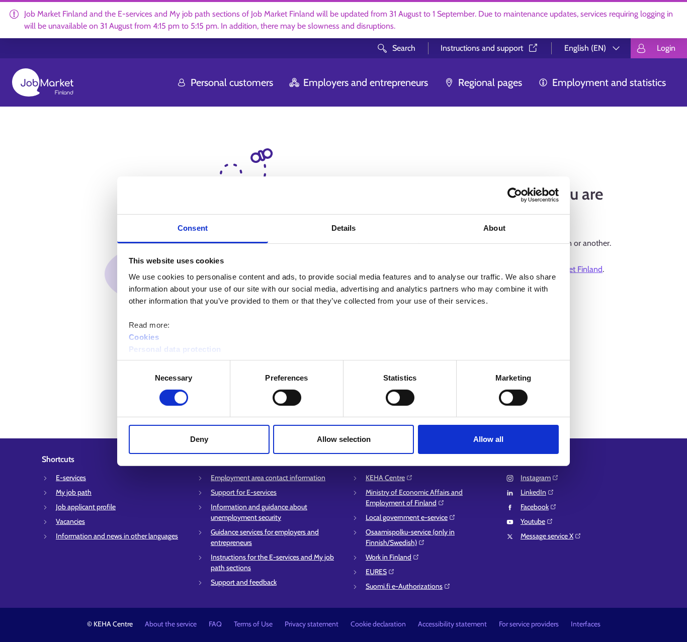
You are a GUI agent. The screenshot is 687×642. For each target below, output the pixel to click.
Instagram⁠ (536, 477)
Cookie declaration (378, 623)
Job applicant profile (86, 506)
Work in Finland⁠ (388, 557)
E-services (71, 477)
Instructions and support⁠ (482, 48)
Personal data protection (175, 348)
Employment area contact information (268, 477)
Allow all (488, 439)
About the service (171, 623)
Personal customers (232, 82)
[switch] (287, 398)
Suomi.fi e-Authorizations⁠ (404, 586)
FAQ (215, 623)
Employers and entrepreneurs (365, 82)
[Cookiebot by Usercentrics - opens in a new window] (515, 195)
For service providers (529, 623)
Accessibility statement (452, 623)
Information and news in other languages (117, 535)
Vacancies (70, 521)
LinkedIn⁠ (533, 492)
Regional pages (490, 82)
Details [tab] (343, 227)
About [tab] (494, 227)
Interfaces (585, 623)
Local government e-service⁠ (407, 517)
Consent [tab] (193, 227)
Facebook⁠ (535, 506)
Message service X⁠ (547, 535)
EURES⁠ (376, 571)
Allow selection (344, 439)
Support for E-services (244, 492)
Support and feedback (244, 582)
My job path (74, 492)
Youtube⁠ (533, 521)
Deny (199, 439)
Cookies (144, 336)
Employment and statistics (609, 82)
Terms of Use (253, 623)
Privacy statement (311, 623)
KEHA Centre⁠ (385, 477)
